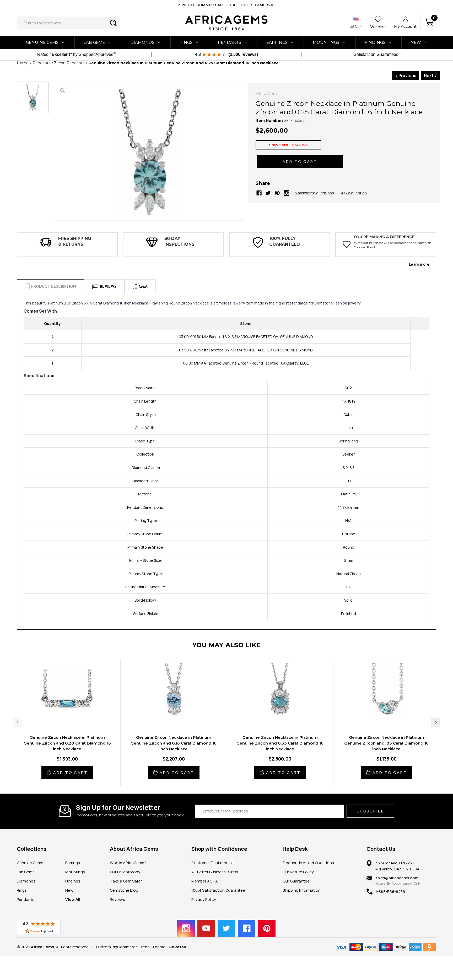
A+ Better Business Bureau (215, 872)
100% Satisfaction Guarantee (218, 890)
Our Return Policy (298, 872)
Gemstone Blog (124, 890)
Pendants (229, 42)
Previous (17, 722)
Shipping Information (302, 890)
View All (72, 899)
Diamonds (142, 42)
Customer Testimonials (213, 862)
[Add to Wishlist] (72, 713)
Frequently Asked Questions (308, 862)
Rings (186, 42)
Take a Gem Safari (126, 881)
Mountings (326, 42)
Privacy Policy (203, 899)
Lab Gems (94, 42)
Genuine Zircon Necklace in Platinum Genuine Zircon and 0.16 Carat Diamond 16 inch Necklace (174, 743)
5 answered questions (314, 192)
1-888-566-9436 (390, 891)
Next (435, 722)
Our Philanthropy (125, 872)
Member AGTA (204, 881)
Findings (375, 42)
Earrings (277, 42)
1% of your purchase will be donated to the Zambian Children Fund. (392, 245)
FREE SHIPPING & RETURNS (74, 241)
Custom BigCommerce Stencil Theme (130, 947)
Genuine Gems (42, 42)
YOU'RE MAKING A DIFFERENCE (383, 236)
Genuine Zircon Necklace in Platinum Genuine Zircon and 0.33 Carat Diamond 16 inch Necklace (279, 743)
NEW (416, 42)
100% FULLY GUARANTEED (284, 241)
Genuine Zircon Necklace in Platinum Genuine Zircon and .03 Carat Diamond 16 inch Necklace (386, 743)
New (69, 890)
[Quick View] (62, 713)
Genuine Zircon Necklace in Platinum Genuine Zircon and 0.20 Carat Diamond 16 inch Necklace (67, 743)
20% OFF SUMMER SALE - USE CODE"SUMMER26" (226, 4)
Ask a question (354, 192)
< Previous (405, 75)
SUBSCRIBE (370, 811)
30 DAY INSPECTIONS (179, 241)
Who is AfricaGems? (128, 862)
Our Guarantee (296, 881)
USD (353, 26)
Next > (430, 75)
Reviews (117, 899)
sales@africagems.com (396, 878)
